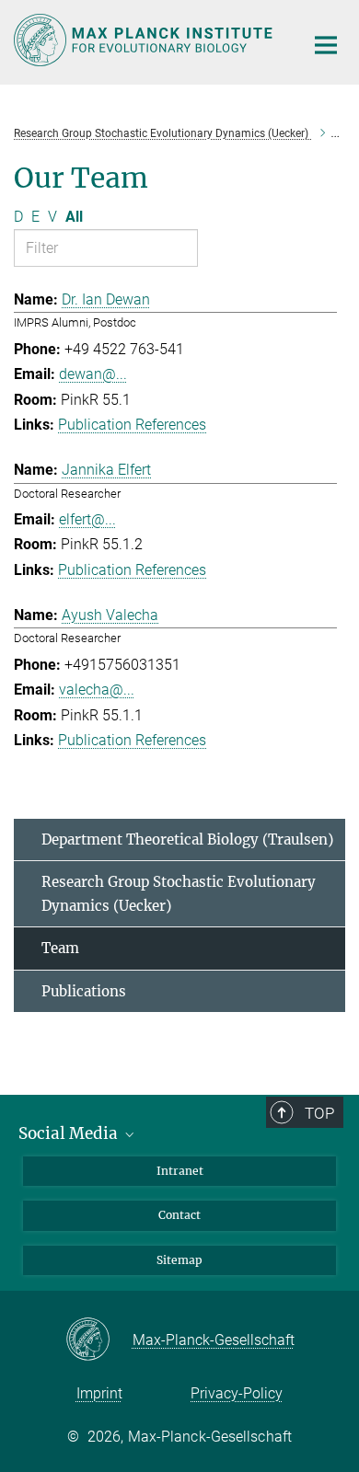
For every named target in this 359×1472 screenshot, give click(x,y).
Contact (179, 1215)
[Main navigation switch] (325, 45)
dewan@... (93, 374)
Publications (83, 991)
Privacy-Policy (237, 1393)
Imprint (99, 1393)
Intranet (179, 1171)
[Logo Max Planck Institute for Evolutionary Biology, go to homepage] (145, 40)
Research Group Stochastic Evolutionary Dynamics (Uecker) (178, 893)
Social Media (70, 1133)
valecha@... (96, 689)
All (74, 216)
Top (319, 1113)
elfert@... (87, 519)
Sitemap (179, 1260)
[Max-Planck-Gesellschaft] (99, 1340)
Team (60, 948)
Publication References (132, 424)
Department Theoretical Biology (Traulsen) (187, 839)
